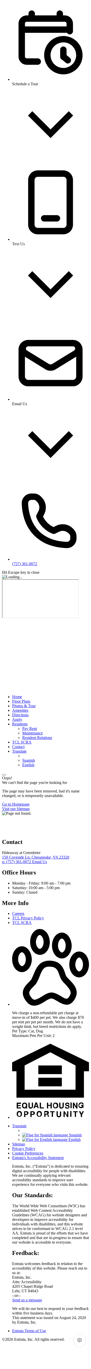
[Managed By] (27, 831)
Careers (18, 913)
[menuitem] (50, 697)
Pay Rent (29, 728)
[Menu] (4, 775)
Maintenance (32, 733)
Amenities (20, 710)
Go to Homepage (16, 804)
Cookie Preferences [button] (27, 1153)
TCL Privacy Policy (28, 918)
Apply (17, 719)
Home (17, 697)
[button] (50, 1004)
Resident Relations (37, 737)
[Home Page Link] (46, 671)
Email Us (39, 862)
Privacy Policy (23, 1148)
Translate (19, 751)
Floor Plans (21, 701)
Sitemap (18, 1144)
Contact (18, 747)
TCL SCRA (22, 742)
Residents (20, 724)
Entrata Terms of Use (29, 1331)
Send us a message (27, 1300)
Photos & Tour (24, 706)
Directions (20, 715)
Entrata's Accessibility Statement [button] (38, 1158)
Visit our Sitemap (16, 809)
